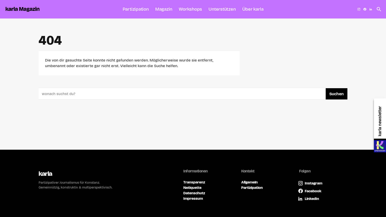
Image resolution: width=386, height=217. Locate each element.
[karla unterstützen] (380, 146)
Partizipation (252, 187)
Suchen (336, 93)
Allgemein (249, 182)
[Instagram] (358, 9)
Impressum (193, 198)
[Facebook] (364, 9)
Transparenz (194, 182)
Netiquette (192, 187)
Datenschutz (194, 193)
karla (45, 174)
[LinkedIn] (371, 9)
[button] (377, 9)
